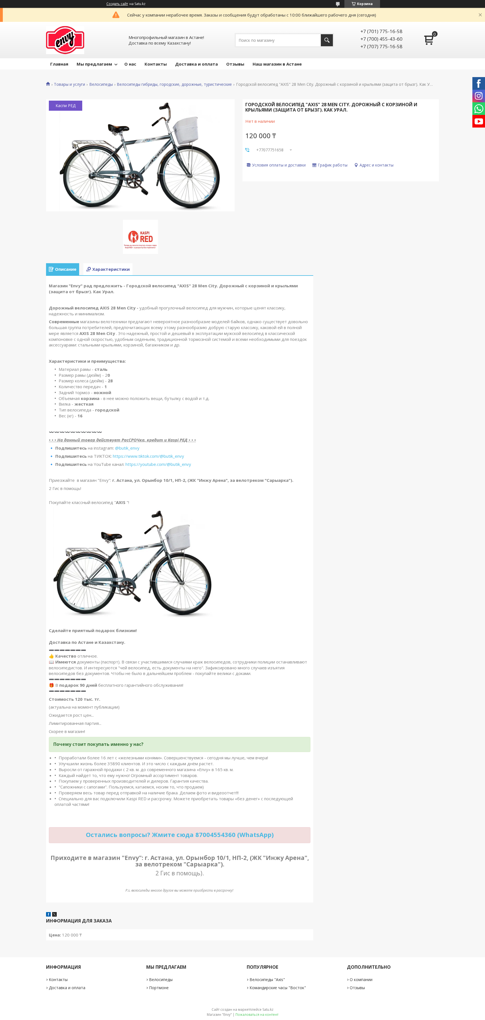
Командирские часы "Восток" (278, 987)
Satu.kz (267, 1009)
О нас (130, 64)
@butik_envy (127, 448)
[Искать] (327, 40)
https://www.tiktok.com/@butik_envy (148, 456)
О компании (361, 979)
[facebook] (48, 915)
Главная (59, 64)
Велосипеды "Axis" (267, 979)
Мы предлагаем (94, 64)
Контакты (156, 64)
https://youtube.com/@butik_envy (158, 464)
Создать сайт (117, 4)
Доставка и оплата (196, 64)
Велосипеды (101, 84)
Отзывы (235, 64)
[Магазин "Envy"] (65, 40)
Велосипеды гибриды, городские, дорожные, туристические (174, 84)
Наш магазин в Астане (277, 64)
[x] (54, 915)
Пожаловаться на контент (256, 1014)
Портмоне (159, 987)
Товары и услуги (69, 84)
